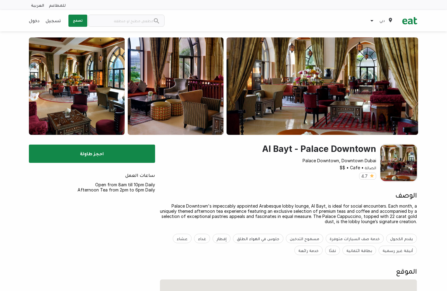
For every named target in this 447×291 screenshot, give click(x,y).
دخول (34, 20)
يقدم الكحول (401, 238)
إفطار (222, 238)
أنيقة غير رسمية (398, 250)
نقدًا (332, 250)
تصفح (78, 20)
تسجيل (53, 20)
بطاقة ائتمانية (359, 250)
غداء (202, 238)
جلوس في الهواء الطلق (258, 238)
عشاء (182, 238)
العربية (37, 5)
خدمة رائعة (308, 250)
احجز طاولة (92, 153)
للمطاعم (57, 5)
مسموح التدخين (304, 238)
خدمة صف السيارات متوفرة (355, 238)
